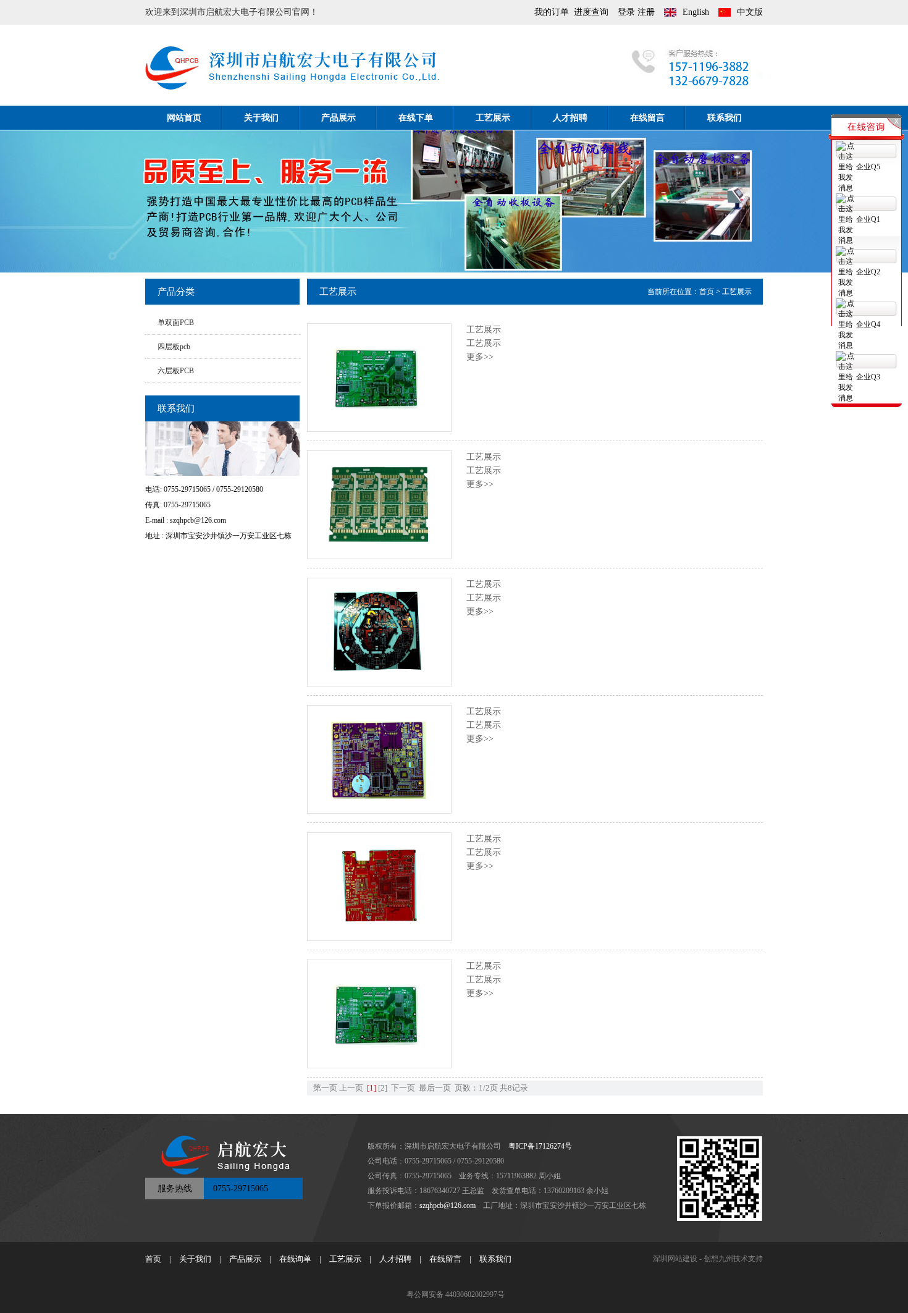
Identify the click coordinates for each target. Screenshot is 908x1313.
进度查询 (591, 12)
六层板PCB (176, 370)
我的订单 (551, 12)
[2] (382, 1087)
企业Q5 (868, 167)
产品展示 (338, 117)
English (696, 12)
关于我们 (261, 117)
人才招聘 (570, 117)
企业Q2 (868, 272)
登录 (626, 12)
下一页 (403, 1087)
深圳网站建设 (675, 1258)
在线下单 (415, 117)
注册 (646, 12)
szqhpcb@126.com (447, 1205)
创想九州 (718, 1258)
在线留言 (647, 117)
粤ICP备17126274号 (540, 1146)
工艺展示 (493, 117)
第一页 (325, 1087)
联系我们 (724, 117)
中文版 (750, 12)
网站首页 (184, 117)
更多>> (480, 356)
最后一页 (435, 1087)
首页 (706, 291)
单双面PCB (176, 322)
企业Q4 (868, 324)
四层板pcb (174, 346)
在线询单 (295, 1259)
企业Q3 (868, 377)
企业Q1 (868, 219)
